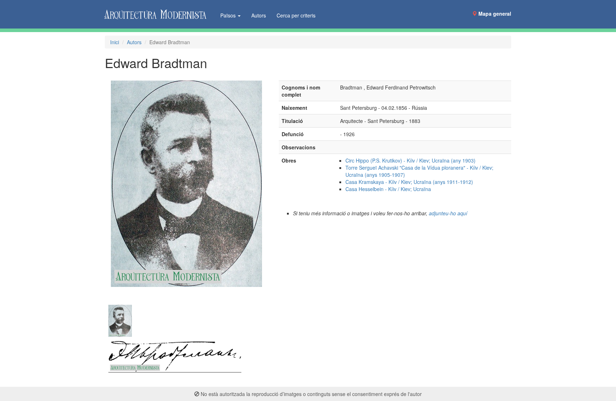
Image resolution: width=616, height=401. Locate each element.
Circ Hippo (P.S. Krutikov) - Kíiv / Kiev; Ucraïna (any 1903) (410, 160)
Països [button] (228, 15)
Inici (114, 42)
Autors (258, 15)
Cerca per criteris (296, 15)
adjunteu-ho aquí (448, 213)
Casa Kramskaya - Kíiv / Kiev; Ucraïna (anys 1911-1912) (409, 181)
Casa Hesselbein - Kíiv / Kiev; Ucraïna (388, 188)
